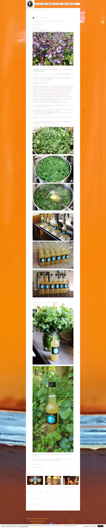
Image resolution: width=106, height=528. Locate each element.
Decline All (94, 526)
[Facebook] (51, 523)
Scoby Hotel (49, 486)
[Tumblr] (59, 523)
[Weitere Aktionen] (72, 17)
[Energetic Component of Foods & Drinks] (71, 480)
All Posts (28, 10)
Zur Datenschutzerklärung (23, 526)
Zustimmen (100, 526)
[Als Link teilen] (41, 464)
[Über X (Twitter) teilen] (35, 464)
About (48, 10)
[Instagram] (54, 523)
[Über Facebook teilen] (33, 464)
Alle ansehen (77, 473)
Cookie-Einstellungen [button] (86, 526)
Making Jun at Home (33, 486)
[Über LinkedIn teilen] (38, 464)
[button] (77, 10)
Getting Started (34, 10)
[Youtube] (62, 523)
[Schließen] (104, 526)
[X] (56, 523)
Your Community (42, 10)
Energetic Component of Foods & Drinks (70, 487)
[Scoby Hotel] (53, 480)
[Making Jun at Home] (35, 480)
